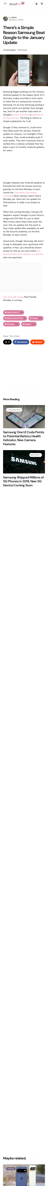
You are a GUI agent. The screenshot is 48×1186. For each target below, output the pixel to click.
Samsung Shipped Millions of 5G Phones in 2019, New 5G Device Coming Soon (23, 481)
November (31, 192)
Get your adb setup (13, 296)
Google (37, 318)
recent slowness (21, 114)
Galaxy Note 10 (14, 312)
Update (30, 324)
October (7, 195)
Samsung (12, 324)
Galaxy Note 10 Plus (16, 318)
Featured (11, 1169)
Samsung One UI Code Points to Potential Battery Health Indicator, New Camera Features (23, 438)
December (20, 192)
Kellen (14, 17)
